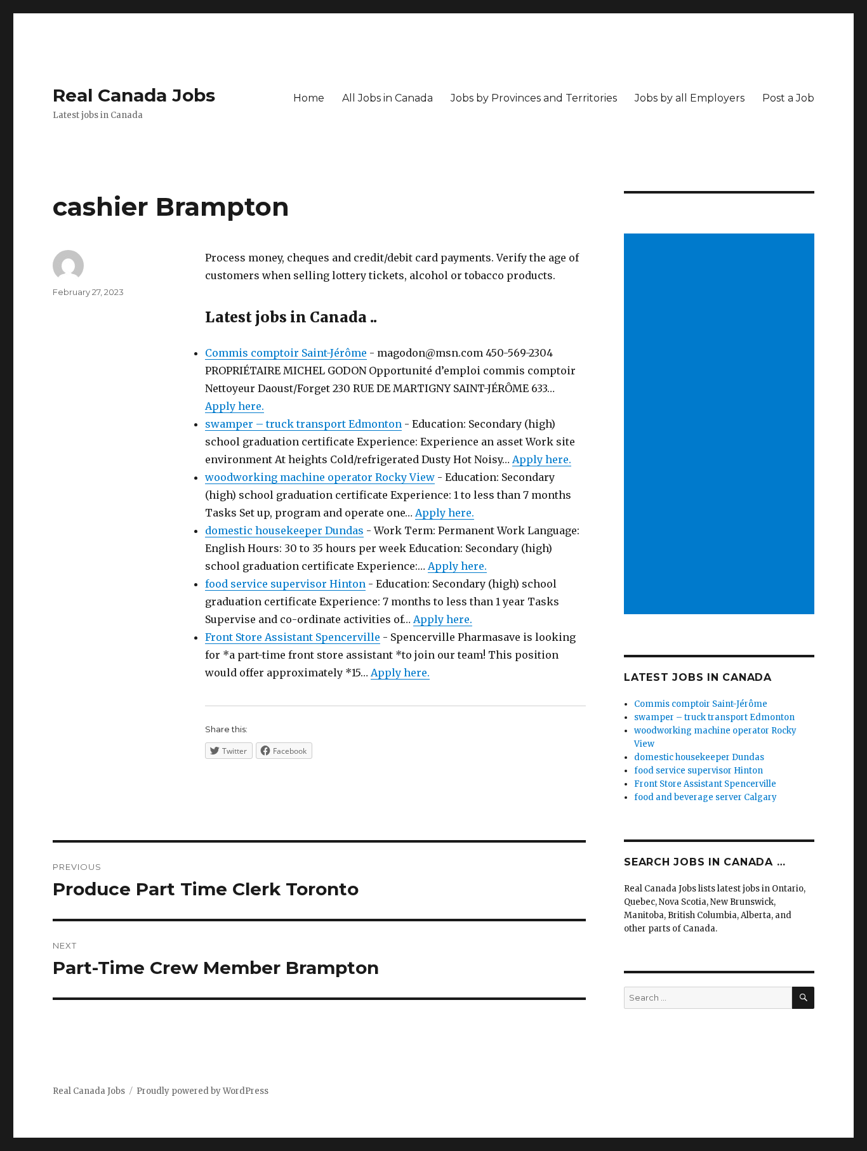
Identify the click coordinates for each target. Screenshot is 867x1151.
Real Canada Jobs (134, 95)
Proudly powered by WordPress (202, 1091)
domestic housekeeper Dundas (284, 530)
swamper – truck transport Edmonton (303, 424)
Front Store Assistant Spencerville (292, 637)
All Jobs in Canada (387, 98)
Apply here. (234, 406)
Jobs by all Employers (690, 98)
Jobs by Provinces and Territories (534, 98)
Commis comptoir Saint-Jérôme (286, 352)
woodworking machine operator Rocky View (320, 477)
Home (308, 98)
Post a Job (788, 98)
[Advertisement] (721, 425)
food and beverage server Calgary (705, 797)
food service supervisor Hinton (285, 583)
